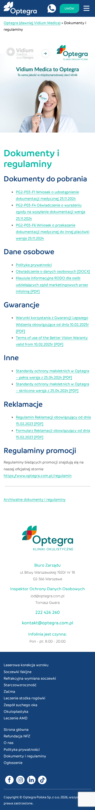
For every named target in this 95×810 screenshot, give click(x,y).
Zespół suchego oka (20, 704)
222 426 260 (47, 612)
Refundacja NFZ (17, 735)
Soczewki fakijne (17, 671)
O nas (8, 742)
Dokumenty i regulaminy (25, 755)
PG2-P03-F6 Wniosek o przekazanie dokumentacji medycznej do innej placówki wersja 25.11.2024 (52, 231)
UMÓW (69, 8)
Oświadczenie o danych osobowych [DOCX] (53, 271)
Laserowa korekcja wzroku (26, 664)
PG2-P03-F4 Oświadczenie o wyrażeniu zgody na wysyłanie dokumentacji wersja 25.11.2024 (50, 211)
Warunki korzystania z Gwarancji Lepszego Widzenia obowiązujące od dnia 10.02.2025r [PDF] (52, 324)
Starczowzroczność (20, 684)
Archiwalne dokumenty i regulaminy (35, 499)
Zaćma (9, 691)
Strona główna (16, 729)
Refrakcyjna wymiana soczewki (30, 678)
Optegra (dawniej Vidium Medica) (32, 22)
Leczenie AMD (16, 717)
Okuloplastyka (16, 711)
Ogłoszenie (13, 762)
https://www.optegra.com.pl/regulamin (38, 475)
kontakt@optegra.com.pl (47, 622)
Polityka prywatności (34, 264)
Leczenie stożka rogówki (24, 697)
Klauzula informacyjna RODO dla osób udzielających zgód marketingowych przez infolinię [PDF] (52, 284)
